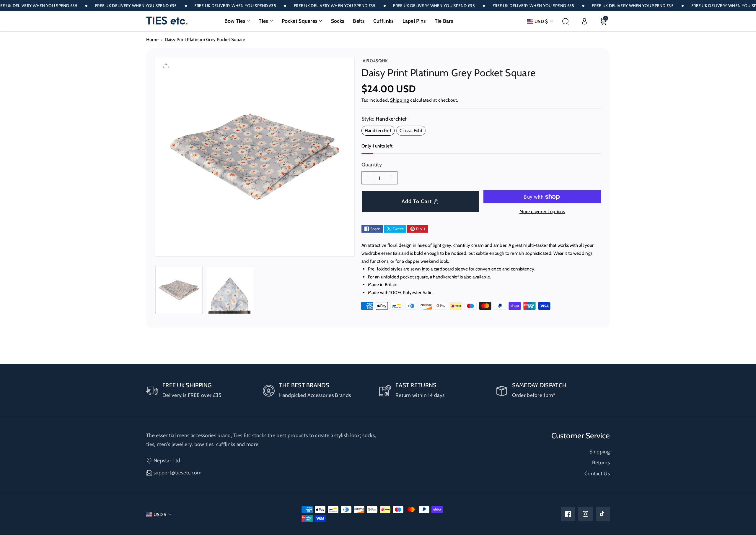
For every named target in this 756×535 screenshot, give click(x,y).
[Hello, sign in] (584, 21)
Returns (601, 462)
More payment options (542, 211)
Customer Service (580, 435)
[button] (237, 21)
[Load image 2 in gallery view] (229, 290)
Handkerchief (380, 131)
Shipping (399, 100)
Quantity (371, 164)
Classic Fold (413, 131)
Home (152, 39)
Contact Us (597, 473)
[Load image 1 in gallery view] (179, 290)
